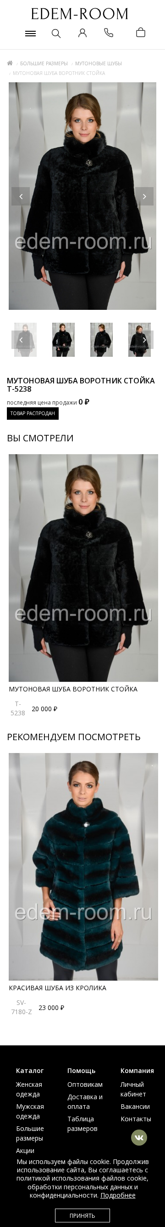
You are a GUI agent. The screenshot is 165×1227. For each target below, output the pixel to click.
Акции (25, 1150)
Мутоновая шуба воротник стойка (73, 689)
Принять (82, 1216)
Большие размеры (44, 63)
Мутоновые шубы (98, 63)
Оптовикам (85, 1084)
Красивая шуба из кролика (57, 987)
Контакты (136, 1118)
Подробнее (118, 1195)
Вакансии (135, 1106)
